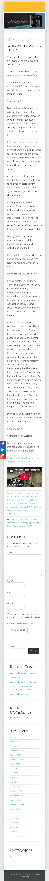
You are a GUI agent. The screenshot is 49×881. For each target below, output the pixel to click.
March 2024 (14, 832)
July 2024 (13, 814)
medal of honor (14, 503)
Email (9, 592)
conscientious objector (27, 496)
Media (12, 861)
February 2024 (16, 836)
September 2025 (17, 760)
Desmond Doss (14, 500)
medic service (28, 503)
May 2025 (14, 778)
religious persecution (17, 510)
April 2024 (14, 827)
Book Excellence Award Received (23, 673)
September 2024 (17, 805)
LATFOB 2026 (15, 677)
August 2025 (15, 764)
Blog (10, 40)
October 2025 (15, 755)
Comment (11, 553)
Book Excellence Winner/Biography (24, 682)
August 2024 (15, 809)
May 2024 (14, 823)
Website (10, 603)
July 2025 (13, 769)
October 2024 (15, 800)
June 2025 (14, 773)
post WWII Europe (32, 507)
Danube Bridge (18, 40)
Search (13, 647)
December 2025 (16, 751)
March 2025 (14, 782)
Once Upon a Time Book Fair (23, 519)
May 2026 (14, 737)
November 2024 (16, 796)
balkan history (19, 493)
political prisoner (15, 507)
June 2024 (14, 818)
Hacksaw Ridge (29, 500)
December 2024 (16, 791)
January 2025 (15, 787)
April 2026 (14, 742)
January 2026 (15, 746)
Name (10, 581)
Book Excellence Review (19, 694)
